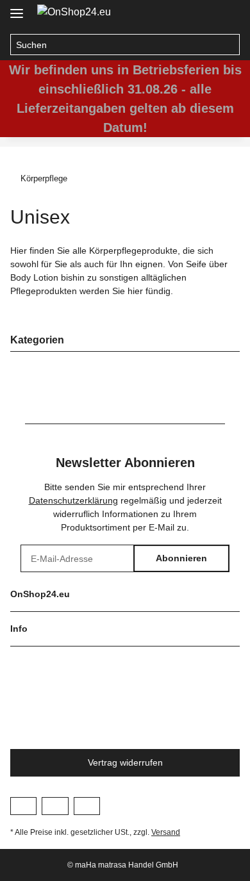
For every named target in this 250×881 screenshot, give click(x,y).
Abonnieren (181, 558)
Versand (165, 832)
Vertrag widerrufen (125, 762)
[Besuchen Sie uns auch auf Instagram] (55, 806)
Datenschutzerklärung (73, 500)
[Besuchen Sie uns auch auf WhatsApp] (87, 806)
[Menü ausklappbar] (16, 8)
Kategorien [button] (37, 339)
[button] (202, 14)
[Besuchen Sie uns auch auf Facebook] (23, 806)
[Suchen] (229, 45)
